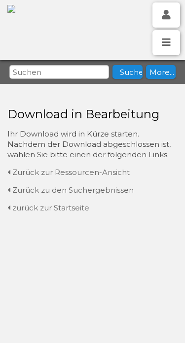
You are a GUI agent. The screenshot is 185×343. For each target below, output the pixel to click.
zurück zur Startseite (49, 207)
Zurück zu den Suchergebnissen (72, 190)
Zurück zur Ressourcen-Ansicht (70, 172)
